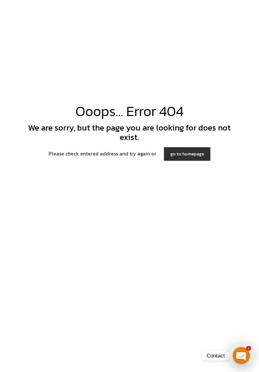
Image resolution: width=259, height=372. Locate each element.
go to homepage (187, 154)
